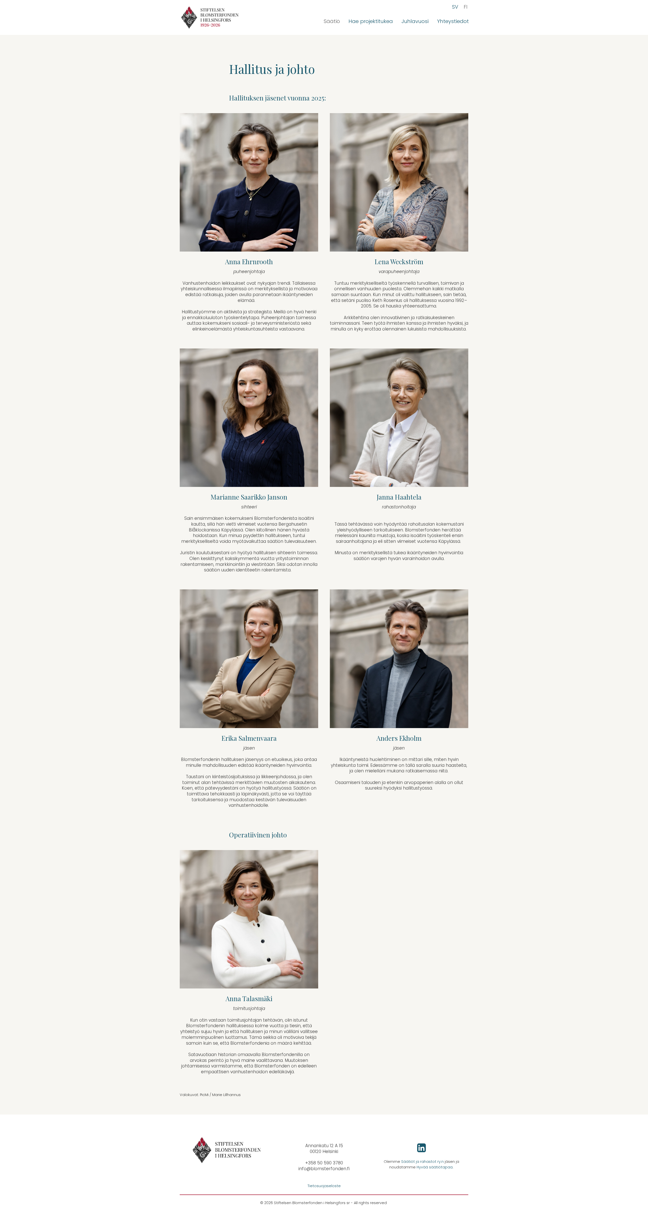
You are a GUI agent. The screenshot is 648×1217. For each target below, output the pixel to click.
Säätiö (332, 21)
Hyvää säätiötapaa (435, 1167)
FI (466, 7)
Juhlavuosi (415, 21)
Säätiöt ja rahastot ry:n (422, 1161)
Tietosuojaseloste (324, 1185)
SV (455, 7)
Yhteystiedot (453, 21)
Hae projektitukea (371, 21)
